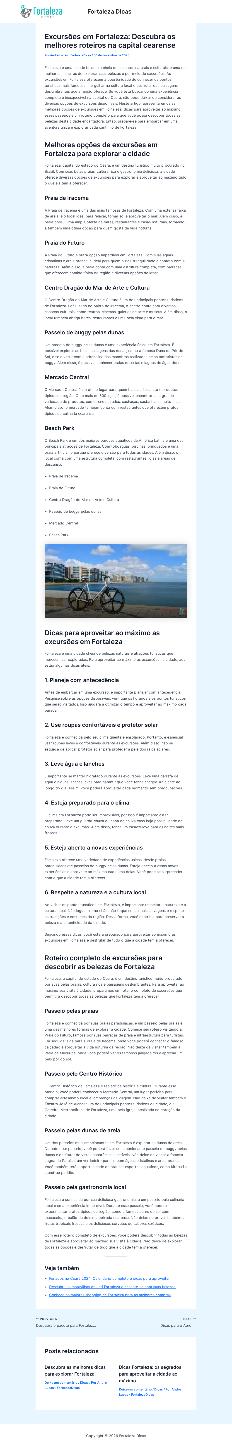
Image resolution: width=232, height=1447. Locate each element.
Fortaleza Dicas (109, 11)
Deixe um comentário (61, 1382)
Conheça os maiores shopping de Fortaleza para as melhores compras (110, 1295)
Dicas (84, 1382)
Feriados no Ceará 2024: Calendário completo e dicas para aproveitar (109, 1278)
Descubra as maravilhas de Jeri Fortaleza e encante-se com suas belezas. (112, 1286)
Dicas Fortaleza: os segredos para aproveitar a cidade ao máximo (150, 1373)
